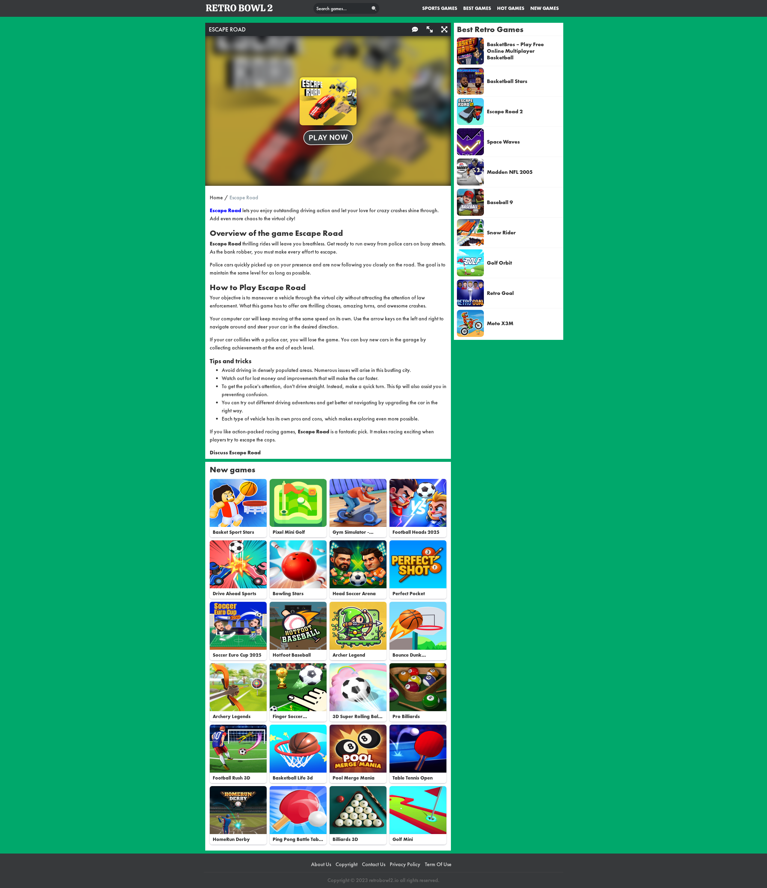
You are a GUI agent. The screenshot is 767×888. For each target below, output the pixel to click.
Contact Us (373, 864)
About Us (321, 864)
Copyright (346, 864)
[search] (374, 8)
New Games (544, 8)
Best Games (477, 8)
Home (216, 197)
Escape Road (225, 210)
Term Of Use (438, 864)
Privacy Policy (405, 864)
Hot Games (510, 8)
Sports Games (439, 8)
